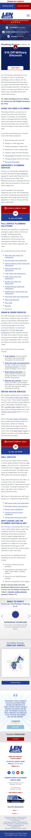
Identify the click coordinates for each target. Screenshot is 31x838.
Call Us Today (16, 218)
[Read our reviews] (15, 22)
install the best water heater (18, 397)
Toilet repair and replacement (15, 273)
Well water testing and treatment (16, 506)
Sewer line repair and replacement (17, 363)
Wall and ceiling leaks (12, 162)
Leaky (7, 277)
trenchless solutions (12, 367)
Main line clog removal (13, 381)
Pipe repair (8, 303)
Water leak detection (12, 300)
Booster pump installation (14, 509)
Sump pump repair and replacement (13, 269)
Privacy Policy (22, 835)
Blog (14, 810)
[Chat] (22, 772)
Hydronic (8, 263)
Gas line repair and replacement (16, 260)
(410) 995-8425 (24, 6)
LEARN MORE (15, 739)
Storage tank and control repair (16, 517)
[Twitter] (13, 772)
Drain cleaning (10, 356)
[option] (15, 620)
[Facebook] (9, 772)
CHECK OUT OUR (15, 20)
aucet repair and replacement (13, 277)
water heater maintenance (18, 419)
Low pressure (9, 156)
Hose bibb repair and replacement (17, 297)
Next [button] (28, 616)
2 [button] (14, 634)
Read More (15, 727)
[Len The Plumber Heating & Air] (7, 15)
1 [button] (12, 634)
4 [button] (17, 634)
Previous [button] (3, 616)
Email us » (15, 766)
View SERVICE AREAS (15, 682)
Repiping (8, 306)
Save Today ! (15, 68)
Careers (14, 813)
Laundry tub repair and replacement (13, 282)
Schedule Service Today (16, 208)
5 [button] (18, 634)
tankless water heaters (9, 412)
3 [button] (15, 634)
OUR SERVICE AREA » (16, 792)
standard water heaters (13, 407)
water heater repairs (21, 431)
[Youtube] (17, 772)
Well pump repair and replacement (17, 503)
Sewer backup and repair (13, 372)
